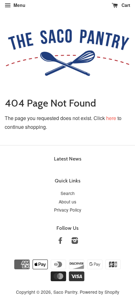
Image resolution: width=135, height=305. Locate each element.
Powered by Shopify (99, 292)
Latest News (67, 159)
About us (67, 201)
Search (68, 193)
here (111, 118)
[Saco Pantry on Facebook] (60, 241)
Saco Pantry (65, 292)
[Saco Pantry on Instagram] (74, 241)
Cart (125, 5)
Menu (18, 5)
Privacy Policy (67, 210)
